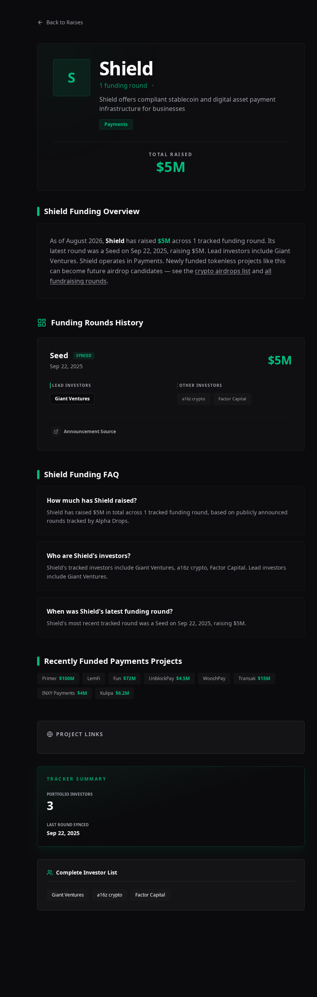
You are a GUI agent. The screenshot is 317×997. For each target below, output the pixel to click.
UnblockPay (169, 678)
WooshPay (214, 678)
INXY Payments (64, 693)
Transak (254, 678)
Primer (58, 678)
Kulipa (114, 693)
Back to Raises (64, 22)
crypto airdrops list (223, 271)
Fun (124, 678)
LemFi (93, 678)
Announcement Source (90, 431)
